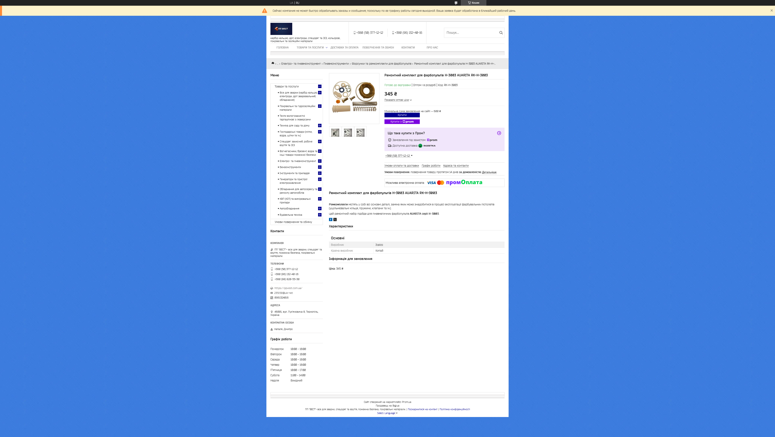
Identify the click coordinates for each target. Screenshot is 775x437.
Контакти (408, 47)
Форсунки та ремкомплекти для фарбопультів (381, 63)
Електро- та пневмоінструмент (301, 63)
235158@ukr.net (283, 292)
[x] (335, 220)
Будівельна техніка (291, 214)
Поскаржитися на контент (422, 409)
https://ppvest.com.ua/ (288, 288)
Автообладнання (289, 208)
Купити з (396, 121)
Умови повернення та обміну (293, 222)
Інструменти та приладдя (295, 173)
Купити (402, 115)
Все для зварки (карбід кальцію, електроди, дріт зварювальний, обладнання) (298, 96)
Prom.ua (406, 402)
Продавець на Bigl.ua (387, 405)
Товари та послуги (310, 47)
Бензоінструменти (290, 167)
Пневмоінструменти (336, 63)
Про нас (432, 47)
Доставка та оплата (344, 47)
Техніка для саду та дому (294, 125)
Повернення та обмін (378, 47)
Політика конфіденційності (455, 409)
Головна (282, 47)
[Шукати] (501, 33)
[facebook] (330, 220)
